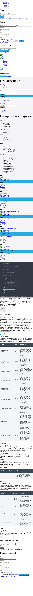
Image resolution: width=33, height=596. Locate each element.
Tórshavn (2, 187)
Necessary (5, 335)
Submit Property (4, 73)
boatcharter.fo (7, 275)
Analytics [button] (2, 459)
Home (5, 2)
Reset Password (5, 51)
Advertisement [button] (4, 482)
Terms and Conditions (13, 285)
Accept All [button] (12, 306)
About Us (6, 6)
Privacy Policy (11, 282)
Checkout (8, 76)
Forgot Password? (22, 18)
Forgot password (17, 549)
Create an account (24, 574)
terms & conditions (13, 41)
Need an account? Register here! (8, 18)
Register (21, 41)
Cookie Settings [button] (4, 306)
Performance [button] (3, 451)
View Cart (3, 76)
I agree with (10, 41)
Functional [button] (3, 443)
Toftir (1, 204)
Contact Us (10, 283)
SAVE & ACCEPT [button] (5, 535)
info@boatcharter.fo (8, 272)
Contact (5, 5)
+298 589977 (7, 269)
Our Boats (6, 3)
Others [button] (2, 528)
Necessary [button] (3, 333)
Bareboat (3, 185)
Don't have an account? (6, 549)
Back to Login (4, 42)
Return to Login (4, 52)
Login (2, 17)
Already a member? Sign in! (7, 576)
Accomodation (4, 238)
